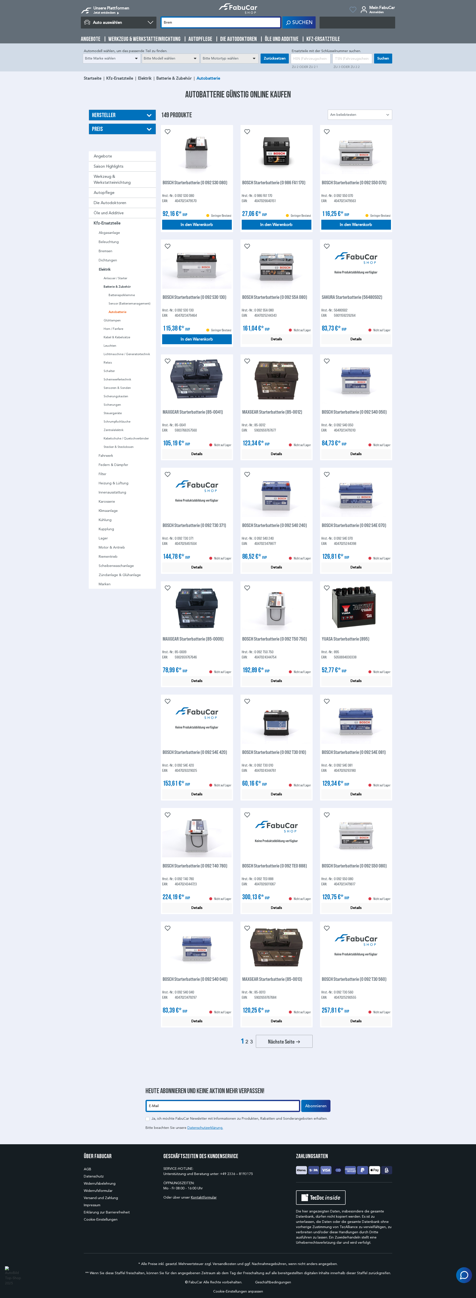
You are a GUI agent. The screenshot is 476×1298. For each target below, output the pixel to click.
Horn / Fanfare (113, 329)
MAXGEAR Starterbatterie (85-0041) (193, 412)
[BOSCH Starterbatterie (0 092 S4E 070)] (356, 494)
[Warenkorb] (357, 23)
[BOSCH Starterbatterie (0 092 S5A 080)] (276, 265)
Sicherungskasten (116, 396)
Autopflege (104, 192)
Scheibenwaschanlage (116, 566)
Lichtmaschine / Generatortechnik (127, 354)
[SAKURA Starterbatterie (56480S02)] (356, 265)
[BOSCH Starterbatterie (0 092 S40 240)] (276, 494)
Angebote (103, 156)
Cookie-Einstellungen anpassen (238, 1291)
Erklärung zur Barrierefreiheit (107, 1212)
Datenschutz (94, 1176)
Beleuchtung (109, 242)
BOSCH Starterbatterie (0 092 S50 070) (354, 182)
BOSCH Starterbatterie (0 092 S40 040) (195, 979)
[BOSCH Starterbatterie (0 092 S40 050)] (356, 380)
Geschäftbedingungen (273, 1282)
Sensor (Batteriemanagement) (129, 303)
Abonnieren (316, 1106)
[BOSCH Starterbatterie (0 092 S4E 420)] (197, 720)
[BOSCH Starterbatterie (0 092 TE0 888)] (276, 834)
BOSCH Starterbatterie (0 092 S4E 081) (354, 752)
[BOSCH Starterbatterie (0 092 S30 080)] (197, 151)
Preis (97, 129)
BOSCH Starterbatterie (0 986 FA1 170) (273, 182)
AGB (87, 1169)
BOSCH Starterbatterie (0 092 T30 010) (274, 752)
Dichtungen (108, 260)
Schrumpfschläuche (117, 421)
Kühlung (105, 520)
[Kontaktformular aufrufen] (464, 1275)
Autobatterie (117, 312)
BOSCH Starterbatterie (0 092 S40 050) (354, 412)
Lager (103, 538)
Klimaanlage (108, 511)
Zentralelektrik (113, 430)
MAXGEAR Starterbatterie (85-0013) (272, 979)
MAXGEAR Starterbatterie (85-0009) (193, 639)
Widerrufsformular (98, 1191)
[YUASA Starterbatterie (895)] (356, 607)
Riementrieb (108, 557)
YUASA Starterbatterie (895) (345, 639)
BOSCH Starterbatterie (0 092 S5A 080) (274, 297)
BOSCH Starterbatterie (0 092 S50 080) (354, 865)
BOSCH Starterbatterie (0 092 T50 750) (274, 639)
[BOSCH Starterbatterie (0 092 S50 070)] (356, 151)
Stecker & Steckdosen (119, 447)
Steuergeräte (113, 413)
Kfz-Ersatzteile (107, 223)
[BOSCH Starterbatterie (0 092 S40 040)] (197, 947)
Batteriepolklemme (122, 295)
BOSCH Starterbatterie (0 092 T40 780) (195, 865)
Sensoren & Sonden (117, 388)
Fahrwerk (106, 456)
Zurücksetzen (275, 58)
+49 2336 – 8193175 (236, 1174)
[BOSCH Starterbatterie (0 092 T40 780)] (197, 834)
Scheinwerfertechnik (117, 379)
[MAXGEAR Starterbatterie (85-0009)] (197, 607)
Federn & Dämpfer (113, 465)
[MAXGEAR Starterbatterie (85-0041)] (197, 380)
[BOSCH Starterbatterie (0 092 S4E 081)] (356, 720)
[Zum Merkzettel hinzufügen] (167, 131)
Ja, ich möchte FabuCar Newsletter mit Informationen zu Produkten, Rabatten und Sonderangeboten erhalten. (239, 1118)
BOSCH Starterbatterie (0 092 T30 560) (354, 979)
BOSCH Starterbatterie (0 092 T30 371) (194, 525)
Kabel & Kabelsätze (117, 337)
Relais (108, 362)
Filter (102, 474)
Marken (105, 584)
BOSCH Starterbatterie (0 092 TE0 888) (274, 865)
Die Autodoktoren (110, 202)
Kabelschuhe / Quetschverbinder (126, 438)
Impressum (92, 1205)
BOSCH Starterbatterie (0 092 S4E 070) (354, 525)
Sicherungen (112, 404)
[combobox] (112, 58)
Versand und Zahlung (101, 1198)
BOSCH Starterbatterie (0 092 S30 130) (194, 297)
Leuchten (110, 345)
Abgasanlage (109, 233)
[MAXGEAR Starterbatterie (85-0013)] (276, 947)
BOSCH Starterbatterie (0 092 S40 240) (274, 525)
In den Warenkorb (197, 224)
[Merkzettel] (353, 10)
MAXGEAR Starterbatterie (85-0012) (272, 412)
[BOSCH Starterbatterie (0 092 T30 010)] (276, 720)
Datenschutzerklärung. (205, 1128)
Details (276, 339)
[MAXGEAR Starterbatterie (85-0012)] (276, 380)
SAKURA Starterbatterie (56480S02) (352, 297)
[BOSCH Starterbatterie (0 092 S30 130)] (197, 265)
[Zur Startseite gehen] (238, 8)
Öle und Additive (109, 213)
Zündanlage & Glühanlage (120, 575)
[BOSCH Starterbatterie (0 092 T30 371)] (197, 494)
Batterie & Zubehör (117, 286)
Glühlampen (112, 320)
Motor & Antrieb (112, 547)
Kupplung (106, 529)
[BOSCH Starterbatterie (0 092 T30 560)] (356, 947)
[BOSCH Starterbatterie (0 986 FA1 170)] (276, 151)
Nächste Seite (282, 1041)
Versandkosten (224, 1264)
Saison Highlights (108, 166)
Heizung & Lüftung (113, 483)
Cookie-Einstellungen (101, 1219)
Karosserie (107, 501)
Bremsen (105, 251)
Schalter (109, 371)
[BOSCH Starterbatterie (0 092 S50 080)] (356, 834)
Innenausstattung (112, 492)
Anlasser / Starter (115, 278)
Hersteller (104, 115)
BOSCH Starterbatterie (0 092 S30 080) (195, 182)
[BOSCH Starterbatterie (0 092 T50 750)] (276, 607)
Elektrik (105, 269)
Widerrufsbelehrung (100, 1183)
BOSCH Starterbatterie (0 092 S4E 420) (195, 752)
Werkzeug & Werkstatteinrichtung (112, 179)
